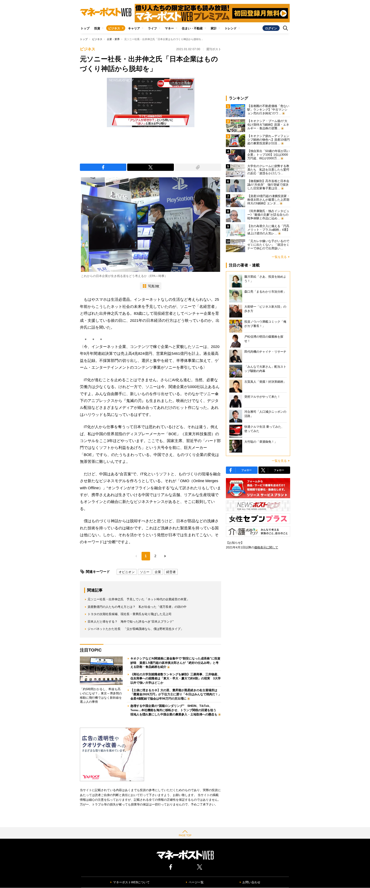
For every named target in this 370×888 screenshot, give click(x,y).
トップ (85, 28)
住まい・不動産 (192, 28)
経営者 (171, 572)
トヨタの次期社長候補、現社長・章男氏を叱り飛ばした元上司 (130, 614)
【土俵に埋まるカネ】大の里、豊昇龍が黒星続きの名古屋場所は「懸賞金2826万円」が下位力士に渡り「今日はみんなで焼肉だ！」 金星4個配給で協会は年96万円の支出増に (177, 694)
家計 (214, 28)
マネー (169, 28)
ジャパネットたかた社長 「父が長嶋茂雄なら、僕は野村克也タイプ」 (136, 629)
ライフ (152, 28)
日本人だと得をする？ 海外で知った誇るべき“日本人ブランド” (131, 621)
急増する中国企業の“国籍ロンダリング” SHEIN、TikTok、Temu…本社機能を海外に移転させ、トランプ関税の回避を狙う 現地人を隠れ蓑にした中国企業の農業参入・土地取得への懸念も (174, 710)
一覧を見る (279, 256)
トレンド (231, 28)
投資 (97, 28)
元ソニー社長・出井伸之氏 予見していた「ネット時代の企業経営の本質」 (138, 599)
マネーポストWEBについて (131, 882)
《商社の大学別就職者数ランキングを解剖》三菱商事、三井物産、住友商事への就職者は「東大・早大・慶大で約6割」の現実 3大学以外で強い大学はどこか (175, 678)
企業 (158, 572)
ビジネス (114, 28)
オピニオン (127, 572)
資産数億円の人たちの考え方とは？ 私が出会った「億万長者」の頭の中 (137, 606)
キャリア (134, 28)
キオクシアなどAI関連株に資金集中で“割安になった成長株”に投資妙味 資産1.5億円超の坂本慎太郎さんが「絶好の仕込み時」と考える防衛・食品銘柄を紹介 (175, 662)
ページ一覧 (196, 882)
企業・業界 (113, 39)
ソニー (144, 572)
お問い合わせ (251, 882)
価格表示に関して (266, 547)
